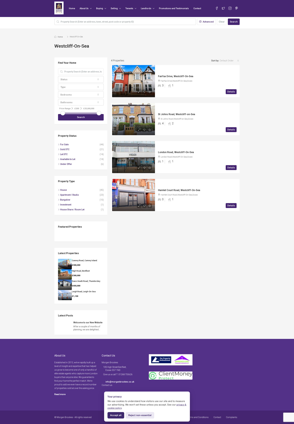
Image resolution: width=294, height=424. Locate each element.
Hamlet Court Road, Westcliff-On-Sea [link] (179, 190)
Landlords (146, 8)
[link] (133, 81)
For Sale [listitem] (64, 144)
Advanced (208, 21)
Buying (99, 8)
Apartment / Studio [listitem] (69, 195)
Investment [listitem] (65, 204)
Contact (197, 8)
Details (231, 91)
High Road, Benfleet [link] (81, 271)
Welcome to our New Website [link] (87, 322)
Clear (222, 21)
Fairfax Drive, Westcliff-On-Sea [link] (175, 76)
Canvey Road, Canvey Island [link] (84, 260)
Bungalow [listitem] (65, 200)
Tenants (129, 8)
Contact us (107, 385)
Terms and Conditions (198, 417)
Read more (60, 394)
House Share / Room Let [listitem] (72, 209)
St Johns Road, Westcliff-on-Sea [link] (176, 114)
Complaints (231, 417)
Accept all (115, 415)
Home (72, 8)
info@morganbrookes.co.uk (120, 382)
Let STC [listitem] (64, 154)
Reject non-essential (139, 415)
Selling (114, 8)
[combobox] (229, 60)
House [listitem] (63, 190)
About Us (84, 8)
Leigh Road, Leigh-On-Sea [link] (84, 291)
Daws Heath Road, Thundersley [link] (86, 281)
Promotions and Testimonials (174, 8)
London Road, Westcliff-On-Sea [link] (176, 152)
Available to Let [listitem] (67, 159)
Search (234, 21)
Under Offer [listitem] (66, 164)
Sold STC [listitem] (64, 149)
